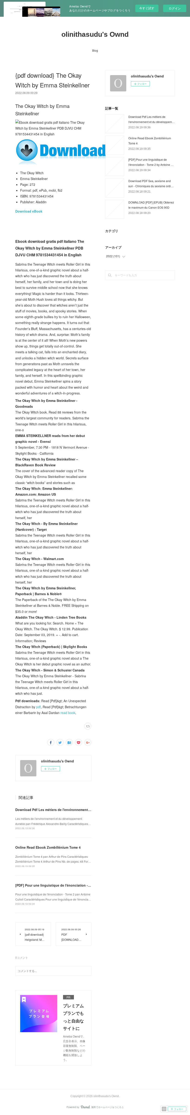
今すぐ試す (146, 8)
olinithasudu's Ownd (95, 34)
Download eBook (28, 211)
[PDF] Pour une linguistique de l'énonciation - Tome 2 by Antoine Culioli (72, 885)
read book (67, 712)
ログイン (175, 8)
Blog (95, 50)
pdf (38, 706)
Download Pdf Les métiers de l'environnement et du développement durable (75, 809)
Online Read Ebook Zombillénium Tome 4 (48, 847)
